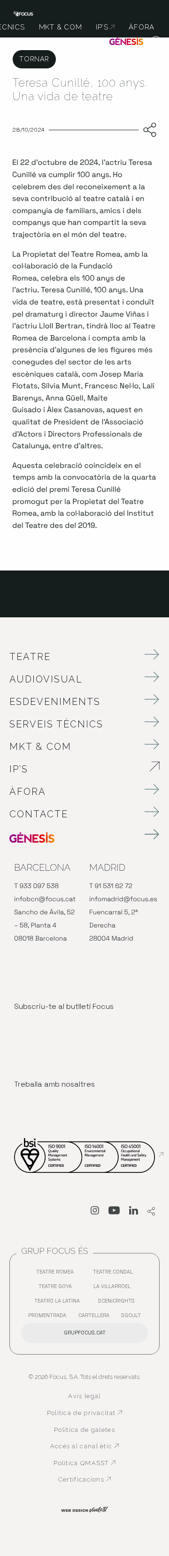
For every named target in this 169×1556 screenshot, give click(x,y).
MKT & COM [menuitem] (60, 27)
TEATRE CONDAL (115, 1273)
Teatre (30, 656)
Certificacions (90, 1479)
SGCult (131, 1315)
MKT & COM (40, 746)
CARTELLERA (96, 1317)
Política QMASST (88, 1463)
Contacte (38, 814)
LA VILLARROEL (114, 1288)
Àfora (27, 791)
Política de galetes (84, 1429)
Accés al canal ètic (86, 1446)
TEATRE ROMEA (57, 1273)
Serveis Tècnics (56, 724)
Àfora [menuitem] (141, 27)
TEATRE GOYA (57, 1288)
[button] (156, 42)
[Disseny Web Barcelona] (84, 1508)
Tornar (34, 59)
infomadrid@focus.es (123, 899)
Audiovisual (46, 679)
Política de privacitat (85, 1413)
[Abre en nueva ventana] (95, 1212)
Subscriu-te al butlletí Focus (64, 1006)
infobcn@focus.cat (45, 899)
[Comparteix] (147, 130)
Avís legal (84, 1396)
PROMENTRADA (49, 1317)
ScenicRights (118, 1302)
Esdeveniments (54, 701)
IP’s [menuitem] (105, 27)
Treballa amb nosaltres (54, 1084)
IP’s (71, 769)
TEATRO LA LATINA (59, 1302)
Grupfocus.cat (85, 1332)
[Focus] (23, 13)
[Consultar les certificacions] (88, 1154)
